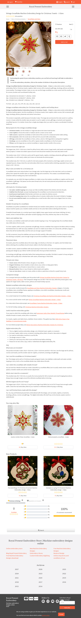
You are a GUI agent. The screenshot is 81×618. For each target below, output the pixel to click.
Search (42, 530)
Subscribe (67, 608)
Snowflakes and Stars (34, 19)
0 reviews (14, 512)
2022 (64, 573)
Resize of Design (59, 553)
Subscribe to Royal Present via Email (64, 599)
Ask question (19, 16)
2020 (40, 578)
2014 (40, 586)
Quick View (22, 421)
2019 (64, 578)
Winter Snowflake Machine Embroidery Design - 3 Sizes (45, 299)
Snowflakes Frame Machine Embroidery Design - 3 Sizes (46, 303)
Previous (59, 24)
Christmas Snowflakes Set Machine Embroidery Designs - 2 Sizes (52, 296)
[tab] (15, 501)
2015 (17, 586)
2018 (17, 582)
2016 (64, 582)
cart (73, 2)
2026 (40, 569)
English (60, 2)
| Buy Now (22, 447)
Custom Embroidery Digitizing (40, 556)
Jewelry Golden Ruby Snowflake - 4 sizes (22, 437)
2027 (17, 569)
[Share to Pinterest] (57, 36)
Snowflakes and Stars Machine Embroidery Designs (42, 288)
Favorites (19, 2)
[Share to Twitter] (65, 36)
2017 (40, 582)
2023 (40, 573)
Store (7, 19)
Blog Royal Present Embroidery (16, 553)
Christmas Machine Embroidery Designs (36, 307)
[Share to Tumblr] (69, 36)
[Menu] (7, 6)
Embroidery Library (36, 553)
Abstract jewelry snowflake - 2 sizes (58, 437)
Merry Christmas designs (18, 19)
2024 (17, 573)
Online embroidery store (14, 548)
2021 (17, 578)
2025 (64, 569)
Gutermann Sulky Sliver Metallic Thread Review (50, 313)
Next (70, 24)
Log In (11, 2)
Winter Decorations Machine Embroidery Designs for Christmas (44, 325)
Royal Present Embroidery (40, 6)
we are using (45, 615)
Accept (61, 614)
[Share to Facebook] (61, 36)
